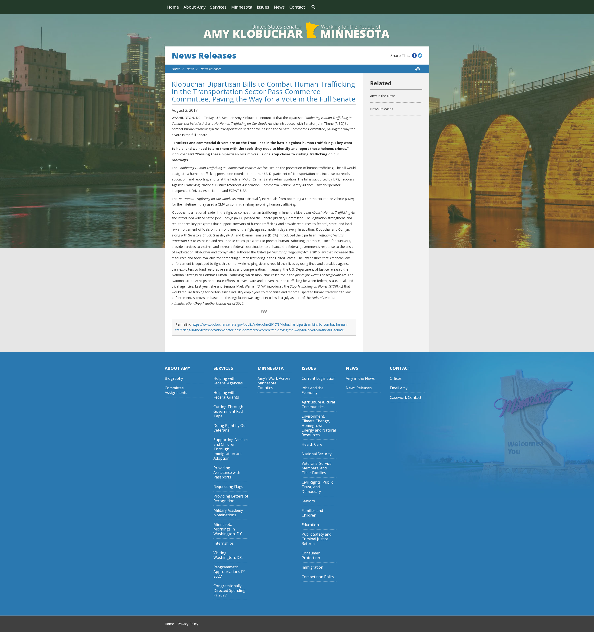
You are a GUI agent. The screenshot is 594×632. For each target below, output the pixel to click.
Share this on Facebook (414, 55)
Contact (297, 7)
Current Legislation (319, 378)
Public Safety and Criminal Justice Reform (316, 539)
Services (218, 7)
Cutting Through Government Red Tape (228, 411)
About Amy (195, 7)
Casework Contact (405, 397)
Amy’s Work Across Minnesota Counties (274, 383)
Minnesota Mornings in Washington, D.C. (228, 529)
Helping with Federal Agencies (228, 381)
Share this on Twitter (420, 55)
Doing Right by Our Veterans (230, 428)
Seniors (308, 501)
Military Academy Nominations (228, 512)
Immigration (312, 567)
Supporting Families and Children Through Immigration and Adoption (230, 449)
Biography (174, 378)
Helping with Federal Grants (226, 395)
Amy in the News (383, 96)
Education (310, 524)
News (279, 7)
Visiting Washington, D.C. (228, 555)
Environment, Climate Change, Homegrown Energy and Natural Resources (319, 425)
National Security (317, 454)
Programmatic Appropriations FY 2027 (229, 572)
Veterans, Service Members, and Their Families (317, 468)
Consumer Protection (311, 555)
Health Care (312, 444)
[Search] (313, 7)
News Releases (204, 55)
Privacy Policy (188, 624)
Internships (223, 543)
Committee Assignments (176, 390)
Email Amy (398, 388)
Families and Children (312, 513)
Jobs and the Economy (312, 390)
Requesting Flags (228, 486)
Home (173, 7)
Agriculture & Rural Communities (318, 404)
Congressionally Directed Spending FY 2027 (229, 590)
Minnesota (241, 7)
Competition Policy (318, 576)
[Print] (417, 69)
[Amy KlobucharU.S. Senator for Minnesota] (297, 30)
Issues (263, 7)
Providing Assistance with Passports (226, 472)
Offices (396, 378)
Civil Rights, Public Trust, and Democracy (317, 487)
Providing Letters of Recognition (230, 498)
